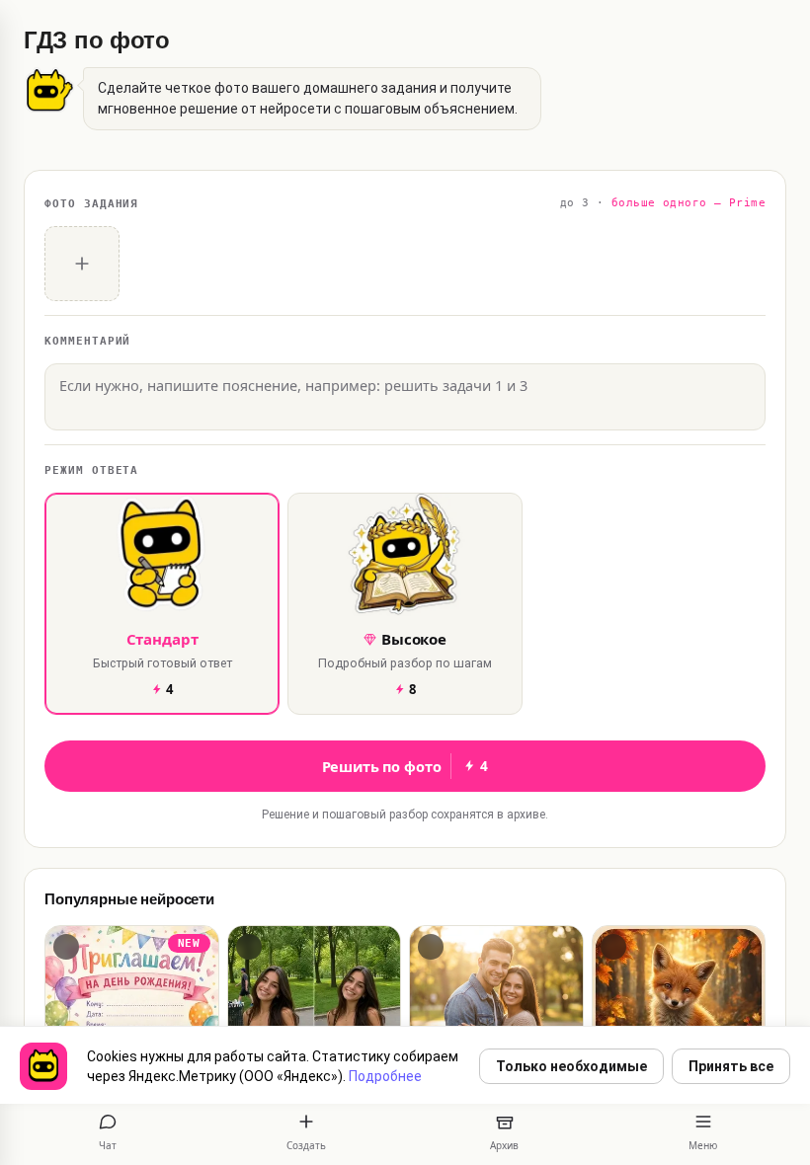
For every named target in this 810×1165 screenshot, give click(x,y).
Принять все (730, 1066)
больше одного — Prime (688, 202)
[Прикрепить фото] (82, 263)
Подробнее (385, 1076)
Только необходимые (571, 1066)
